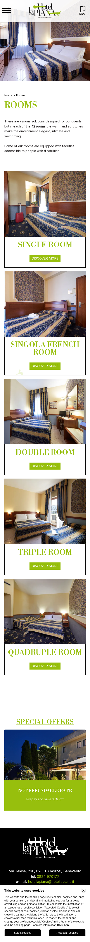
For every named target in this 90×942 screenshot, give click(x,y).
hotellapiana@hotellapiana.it (51, 881)
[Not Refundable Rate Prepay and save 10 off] (45, 810)
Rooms (20, 95)
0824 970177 (48, 876)
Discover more (45, 258)
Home (8, 95)
